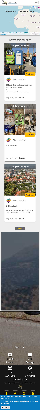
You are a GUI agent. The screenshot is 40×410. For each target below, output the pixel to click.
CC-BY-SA (26, 33)
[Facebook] (6, 393)
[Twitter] (15, 393)
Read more (30, 74)
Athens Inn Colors (19, 79)
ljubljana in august (20, 46)
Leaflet (2, 33)
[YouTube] (33, 393)
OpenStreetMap (14, 33)
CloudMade (3, 34)
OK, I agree (5, 407)
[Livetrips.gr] (20, 386)
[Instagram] (24, 393)
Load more (20, 228)
